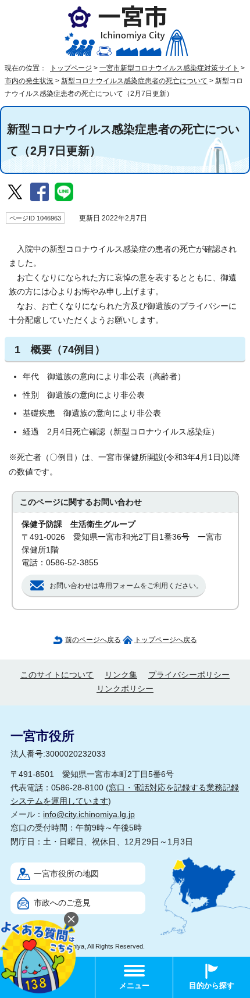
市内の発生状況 (29, 81)
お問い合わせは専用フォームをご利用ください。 (126, 585)
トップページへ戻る (165, 640)
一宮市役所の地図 (66, 873)
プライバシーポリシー (189, 675)
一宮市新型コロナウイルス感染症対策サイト (169, 68)
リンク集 (121, 675)
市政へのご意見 (62, 903)
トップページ (71, 68)
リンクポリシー (125, 689)
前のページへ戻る (93, 640)
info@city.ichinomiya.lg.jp (89, 814)
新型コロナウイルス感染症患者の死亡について (134, 81)
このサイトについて (57, 675)
